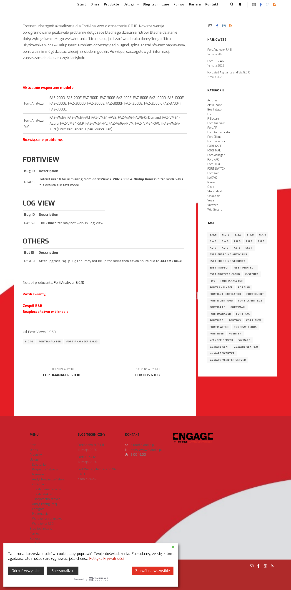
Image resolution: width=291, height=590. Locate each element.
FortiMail (238, 307)
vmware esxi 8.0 (246, 346)
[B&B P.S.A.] (23, 4)
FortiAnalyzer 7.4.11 (219, 50)
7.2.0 (213, 247)
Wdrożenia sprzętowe (47, 519)
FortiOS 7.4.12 (216, 61)
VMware (212, 205)
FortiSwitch (219, 327)
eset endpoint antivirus (228, 254)
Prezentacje (40, 514)
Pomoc (35, 533)
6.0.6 (213, 234)
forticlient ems (250, 300)
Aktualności (214, 105)
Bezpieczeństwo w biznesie (45, 471)
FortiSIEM (213, 164)
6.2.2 (225, 234)
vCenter (235, 333)
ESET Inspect (219, 267)
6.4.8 (225, 241)
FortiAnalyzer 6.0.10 (69, 282)
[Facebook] (261, 5)
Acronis (212, 100)
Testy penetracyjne (47, 489)
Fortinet (216, 320)
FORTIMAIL (214, 150)
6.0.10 (29, 341)
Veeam (211, 200)
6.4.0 (250, 234)
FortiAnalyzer (50, 341)
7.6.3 (237, 247)
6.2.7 (238, 234)
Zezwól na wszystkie (152, 570)
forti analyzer (221, 287)
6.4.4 (262, 234)
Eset (249, 247)
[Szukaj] (232, 5)
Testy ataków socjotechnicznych (47, 496)
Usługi (34, 460)
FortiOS (235, 320)
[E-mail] (254, 5)
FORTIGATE (214, 146)
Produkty (36, 455)
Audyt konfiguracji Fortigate (45, 506)
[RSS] (274, 5)
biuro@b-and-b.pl (143, 445)
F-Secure (213, 119)
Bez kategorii (215, 109)
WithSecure (214, 209)
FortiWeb (213, 173)
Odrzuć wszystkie (26, 570)
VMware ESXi (219, 346)
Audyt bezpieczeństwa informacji (48, 481)
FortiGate (217, 307)
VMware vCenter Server (228, 360)
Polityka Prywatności (106, 558)
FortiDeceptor (216, 141)
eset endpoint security (228, 261)
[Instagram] (268, 5)
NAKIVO (212, 178)
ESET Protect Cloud (225, 274)
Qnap (210, 187)
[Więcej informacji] (240, 5)
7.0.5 (261, 241)
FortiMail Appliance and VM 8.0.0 (228, 72)
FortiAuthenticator (219, 132)
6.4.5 (213, 241)
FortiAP (212, 128)
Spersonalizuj (62, 570)
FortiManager (216, 155)
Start (33, 445)
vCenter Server (221, 340)
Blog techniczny (41, 528)
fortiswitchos (245, 327)
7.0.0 (237, 241)
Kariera (35, 538)
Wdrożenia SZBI (43, 524)
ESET (210, 114)
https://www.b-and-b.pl (146, 450)
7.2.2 (225, 247)
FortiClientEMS (221, 300)
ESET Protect (244, 267)
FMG (212, 280)
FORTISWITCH (216, 169)
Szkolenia (213, 196)
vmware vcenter (222, 353)
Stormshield (215, 191)
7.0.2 (249, 241)
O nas (34, 450)
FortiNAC (213, 159)
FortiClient (214, 137)
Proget (211, 182)
